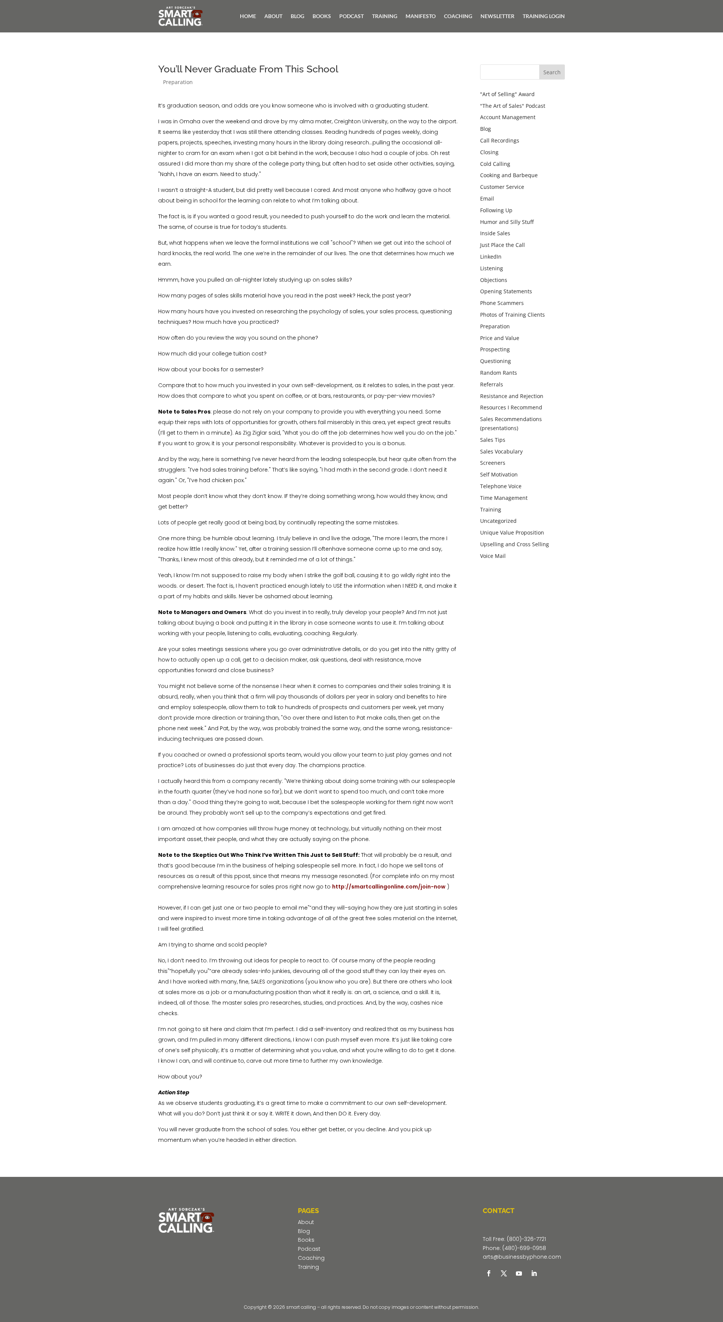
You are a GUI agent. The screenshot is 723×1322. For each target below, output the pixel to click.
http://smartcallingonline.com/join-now (388, 886)
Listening (491, 268)
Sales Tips (492, 439)
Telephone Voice (501, 486)
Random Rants (498, 372)
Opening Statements (506, 291)
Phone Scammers (502, 302)
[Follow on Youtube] (519, 1273)
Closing (489, 152)
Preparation (178, 82)
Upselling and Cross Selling (514, 544)
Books (306, 1240)
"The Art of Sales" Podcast (512, 105)
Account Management (507, 117)
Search (552, 72)
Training (490, 509)
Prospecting (495, 349)
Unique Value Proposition (512, 532)
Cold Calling (495, 163)
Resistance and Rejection (511, 396)
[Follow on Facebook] (489, 1273)
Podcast (309, 1249)
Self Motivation (499, 474)
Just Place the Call (502, 244)
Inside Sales (495, 233)
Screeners (492, 462)
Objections (493, 279)
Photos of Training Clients (512, 314)
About (306, 1222)
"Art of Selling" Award (507, 94)
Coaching (311, 1258)
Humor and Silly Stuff (507, 221)
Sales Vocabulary (501, 451)
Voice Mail (493, 555)
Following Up (496, 210)
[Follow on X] (504, 1273)
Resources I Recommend (511, 407)
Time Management (504, 497)
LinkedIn (491, 256)
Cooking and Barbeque (509, 175)
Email (487, 198)
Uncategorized (498, 520)
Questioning (495, 361)
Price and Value (499, 338)
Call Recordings (499, 140)
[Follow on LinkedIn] (534, 1273)
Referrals (491, 384)
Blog (485, 128)
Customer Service (502, 186)
